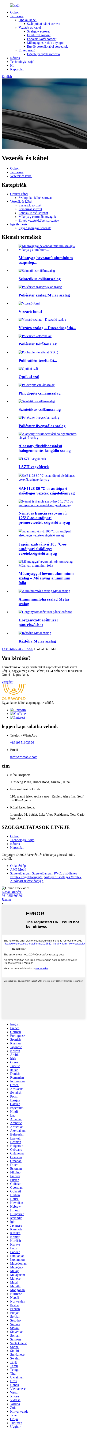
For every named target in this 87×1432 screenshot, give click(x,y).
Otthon (14, 12)
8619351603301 (13, 895)
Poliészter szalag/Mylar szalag (44, 295)
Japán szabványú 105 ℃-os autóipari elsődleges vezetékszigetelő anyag (43, 549)
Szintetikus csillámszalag (40, 279)
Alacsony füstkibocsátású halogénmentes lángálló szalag (45, 448)
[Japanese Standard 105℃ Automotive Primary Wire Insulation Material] (48, 535)
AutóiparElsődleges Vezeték (62, 877)
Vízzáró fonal (30, 311)
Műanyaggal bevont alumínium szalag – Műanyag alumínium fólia (46, 578)
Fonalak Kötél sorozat (41, 39)
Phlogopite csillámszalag (40, 393)
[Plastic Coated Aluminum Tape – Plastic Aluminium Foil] (48, 565)
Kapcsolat (16, 69)
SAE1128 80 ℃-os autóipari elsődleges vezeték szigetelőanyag (47, 490)
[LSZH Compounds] (32, 459)
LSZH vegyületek (34, 467)
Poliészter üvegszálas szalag (42, 426)
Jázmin (6, 899)
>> (31, 649)
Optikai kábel (28, 20)
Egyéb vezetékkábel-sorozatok (47, 46)
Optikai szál (29, 377)
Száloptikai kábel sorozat (43, 24)
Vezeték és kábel (30, 27)
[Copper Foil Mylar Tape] (35, 633)
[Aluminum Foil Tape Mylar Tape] (44, 591)
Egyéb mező (27, 50)
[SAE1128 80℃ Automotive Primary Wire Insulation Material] (48, 479)
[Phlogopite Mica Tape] (37, 385)
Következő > (20, 649)
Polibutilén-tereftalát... (38, 360)
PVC (57, 873)
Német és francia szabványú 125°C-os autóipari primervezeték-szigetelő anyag (44, 518)
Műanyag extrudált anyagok (45, 42)
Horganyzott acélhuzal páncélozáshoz (38, 622)
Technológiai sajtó (22, 61)
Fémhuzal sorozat (38, 35)
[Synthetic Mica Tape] (37, 401)
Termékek (16, 16)
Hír (12, 65)
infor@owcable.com (23, 757)
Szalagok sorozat (38, 31)
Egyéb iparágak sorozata (43, 54)
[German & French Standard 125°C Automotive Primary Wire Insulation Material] (48, 505)
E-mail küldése (12, 892)
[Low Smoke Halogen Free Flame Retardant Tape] (48, 437)
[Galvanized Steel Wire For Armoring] (45, 612)
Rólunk (15, 58)
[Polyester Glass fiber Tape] (39, 417)
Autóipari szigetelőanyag (26, 881)
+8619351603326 (22, 742)
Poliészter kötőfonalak (38, 344)
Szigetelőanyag (20, 873)
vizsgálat (7, 682)
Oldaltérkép (18, 866)
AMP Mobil (18, 869)
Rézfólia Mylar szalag (37, 641)
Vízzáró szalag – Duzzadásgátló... (47, 328)
